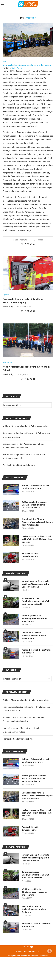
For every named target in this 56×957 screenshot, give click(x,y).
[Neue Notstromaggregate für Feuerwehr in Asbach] (28, 340)
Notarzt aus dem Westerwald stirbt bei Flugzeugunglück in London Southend (35, 858)
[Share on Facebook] (25, 244)
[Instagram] (28, 946)
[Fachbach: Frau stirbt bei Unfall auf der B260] (11, 927)
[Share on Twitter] (28, 244)
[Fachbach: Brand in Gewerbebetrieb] (11, 831)
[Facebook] (24, 946)
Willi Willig (17, 68)
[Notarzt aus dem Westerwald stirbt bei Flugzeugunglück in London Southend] (11, 858)
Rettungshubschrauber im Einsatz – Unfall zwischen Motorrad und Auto (34, 778)
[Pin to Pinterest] (31, 244)
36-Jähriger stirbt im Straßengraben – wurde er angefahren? (34, 892)
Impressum (21, 951)
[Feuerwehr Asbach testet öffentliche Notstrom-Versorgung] (28, 273)
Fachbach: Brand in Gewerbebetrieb (19, 739)
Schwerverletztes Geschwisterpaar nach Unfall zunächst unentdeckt (35, 875)
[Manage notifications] (49, 951)
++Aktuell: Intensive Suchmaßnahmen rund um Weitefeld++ (34, 909)
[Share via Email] (34, 244)
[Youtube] (31, 946)
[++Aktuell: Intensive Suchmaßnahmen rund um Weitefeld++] (11, 910)
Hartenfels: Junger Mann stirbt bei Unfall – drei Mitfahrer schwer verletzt (37, 813)
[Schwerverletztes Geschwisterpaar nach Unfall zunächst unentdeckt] (11, 875)
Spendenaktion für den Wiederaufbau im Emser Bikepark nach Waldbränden (37, 795)
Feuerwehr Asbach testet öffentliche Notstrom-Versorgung (23, 300)
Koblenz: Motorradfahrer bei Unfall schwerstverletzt (26, 700)
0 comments (39, 240)
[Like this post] (22, 244)
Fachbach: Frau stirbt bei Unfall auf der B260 (36, 925)
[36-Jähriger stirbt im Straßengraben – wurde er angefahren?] (11, 893)
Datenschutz (34, 951)
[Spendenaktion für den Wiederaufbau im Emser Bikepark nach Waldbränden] (11, 796)
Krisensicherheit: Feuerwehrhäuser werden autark (27, 65)
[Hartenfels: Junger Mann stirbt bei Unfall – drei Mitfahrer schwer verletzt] (11, 814)
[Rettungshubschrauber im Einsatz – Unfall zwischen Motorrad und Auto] (11, 779)
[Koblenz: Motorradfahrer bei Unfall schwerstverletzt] (11, 763)
